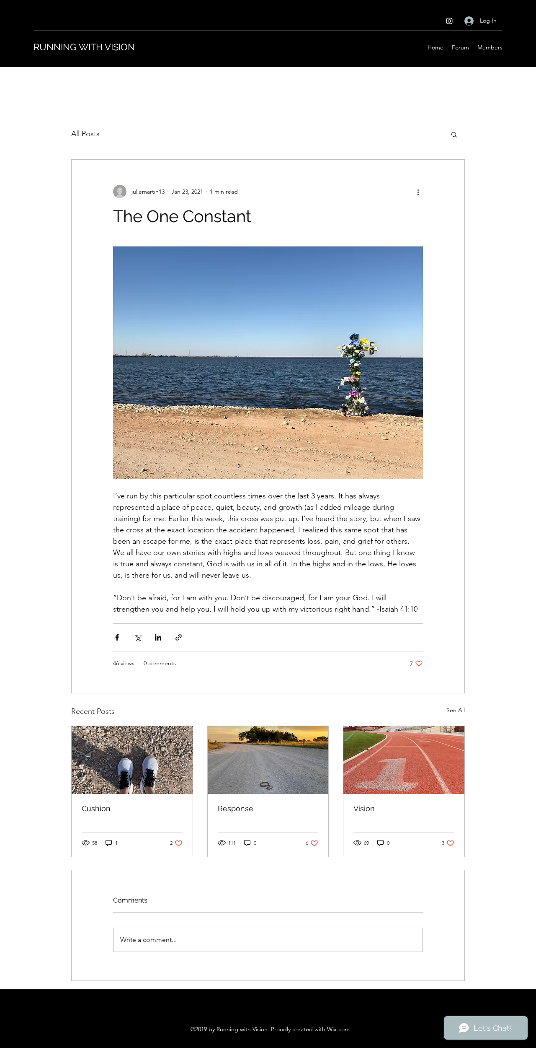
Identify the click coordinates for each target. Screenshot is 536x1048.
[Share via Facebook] (117, 637)
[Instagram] (449, 21)
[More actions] (418, 192)
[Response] (268, 760)
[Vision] (403, 760)
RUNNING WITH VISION (84, 47)
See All (455, 710)
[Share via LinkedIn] (158, 637)
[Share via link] (179, 637)
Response (235, 808)
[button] (454, 134)
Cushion (96, 808)
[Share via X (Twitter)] (138, 637)
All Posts (85, 133)
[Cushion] (132, 760)
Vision (364, 808)
